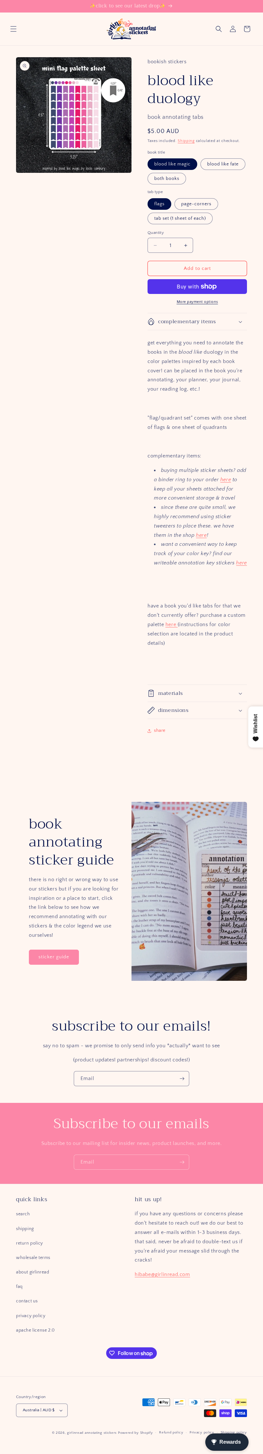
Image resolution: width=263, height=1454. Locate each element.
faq (19, 1286)
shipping (25, 1228)
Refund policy (171, 1432)
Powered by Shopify (135, 1433)
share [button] (159, 730)
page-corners (196, 204)
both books (166, 178)
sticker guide (53, 957)
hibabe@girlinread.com (162, 1274)
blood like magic (172, 164)
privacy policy (30, 1315)
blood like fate (223, 164)
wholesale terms (33, 1257)
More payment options (197, 302)
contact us (27, 1301)
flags (159, 204)
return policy (29, 1243)
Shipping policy (234, 1432)
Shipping (186, 141)
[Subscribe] (182, 1078)
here (225, 480)
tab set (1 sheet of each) (180, 218)
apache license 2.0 (35, 1330)
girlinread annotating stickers (92, 1433)
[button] (13, 29)
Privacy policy (202, 1432)
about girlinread (32, 1272)
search (23, 1214)
